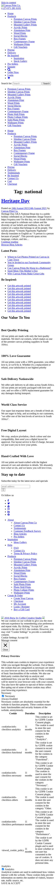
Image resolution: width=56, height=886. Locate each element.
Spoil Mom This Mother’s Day (22, 271)
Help (9, 545)
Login (10, 75)
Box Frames (20, 38)
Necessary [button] (6, 693)
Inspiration (19, 58)
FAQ (16, 548)
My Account (20, 604)
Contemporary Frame (24, 41)
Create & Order (15, 595)
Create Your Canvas (23, 598)
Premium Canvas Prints (25, 19)
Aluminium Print (22, 30)
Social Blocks (20, 36)
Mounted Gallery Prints (25, 24)
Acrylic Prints (20, 27)
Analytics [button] (6, 866)
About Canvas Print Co (25, 522)
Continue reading (9, 242)
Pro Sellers (12, 64)
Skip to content (8, 2)
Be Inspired (13, 55)
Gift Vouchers (20, 47)
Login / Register (22, 606)
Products (11, 16)
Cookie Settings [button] (9, 637)
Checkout (12, 184)
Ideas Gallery (20, 542)
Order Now (13, 72)
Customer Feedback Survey (27, 531)
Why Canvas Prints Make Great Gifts (25, 273)
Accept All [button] (23, 637)
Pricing (10, 50)
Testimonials (13, 172)
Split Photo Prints (16, 119)
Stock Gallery (20, 61)
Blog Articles (20, 534)
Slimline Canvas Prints (25, 22)
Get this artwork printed (19, 285)
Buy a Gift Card (22, 609)
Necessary (10, 696)
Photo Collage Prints (17, 117)
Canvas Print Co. (9, 211)
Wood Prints (20, 33)
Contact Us (13, 178)
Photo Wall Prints (16, 114)
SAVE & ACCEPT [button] (10, 883)
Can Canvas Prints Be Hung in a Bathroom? (29, 268)
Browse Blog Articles (11, 244)
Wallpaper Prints (22, 44)
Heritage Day (15, 201)
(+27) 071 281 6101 (11, 8)
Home (10, 13)
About (10, 520)
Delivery (11, 52)
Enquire (11, 66)
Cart (9, 181)
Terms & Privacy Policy (25, 553)
